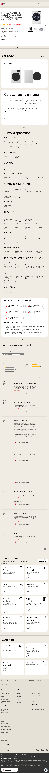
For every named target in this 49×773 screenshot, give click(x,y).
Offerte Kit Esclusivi (5, 695)
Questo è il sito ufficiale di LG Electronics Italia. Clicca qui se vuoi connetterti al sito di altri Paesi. (21, 765)
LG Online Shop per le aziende (7, 702)
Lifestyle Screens (4, 709)
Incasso (18, 700)
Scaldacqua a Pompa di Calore (38, 695)
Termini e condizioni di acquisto (7, 684)
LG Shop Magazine (5, 699)
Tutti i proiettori (4, 713)
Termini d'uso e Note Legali (20, 756)
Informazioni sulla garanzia (6, 728)
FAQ (2, 734)
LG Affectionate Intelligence (38, 709)
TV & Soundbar (4, 707)
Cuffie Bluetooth (4, 712)
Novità (2, 696)
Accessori (19, 702)
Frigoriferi (19, 691)
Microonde (19, 696)
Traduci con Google (17, 390)
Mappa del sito (4, 754)
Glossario (36, 756)
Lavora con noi (4, 740)
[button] (39, 4)
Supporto (3, 721)
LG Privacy (21, 333)
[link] (5, 350)
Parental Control (4, 732)
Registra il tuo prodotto (6, 723)
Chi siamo (3, 737)
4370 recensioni (13, 350)
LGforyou (34, 704)
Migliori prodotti (4, 698)
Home (2, 6)
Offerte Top (3, 691)
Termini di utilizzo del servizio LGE (16, 754)
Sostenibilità (4, 745)
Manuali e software (5, 724)
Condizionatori (35, 691)
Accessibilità (30, 756)
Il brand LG (3, 739)
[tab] (5, 47)
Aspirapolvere (19, 695)
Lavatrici (11, 6)
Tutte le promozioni (5, 693)
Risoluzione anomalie (5, 726)
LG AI (33, 707)
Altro (2, 39)
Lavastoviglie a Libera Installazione (21, 699)
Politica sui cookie (37, 754)
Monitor (33, 699)
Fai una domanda (17, 24)
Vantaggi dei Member (5, 701)
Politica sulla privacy (28, 754)
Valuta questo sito (5, 731)
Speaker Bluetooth (5, 710)
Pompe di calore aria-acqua (37, 693)
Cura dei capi (7, 6)
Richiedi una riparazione (6, 729)
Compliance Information (6, 758)
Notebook (34, 701)
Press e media (4, 742)
